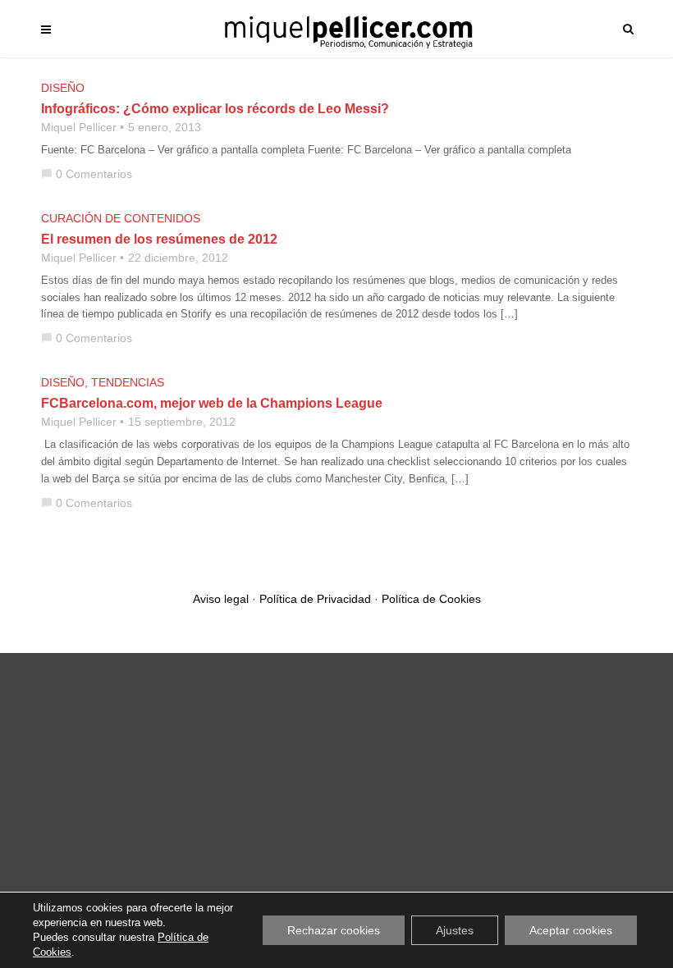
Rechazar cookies (333, 930)
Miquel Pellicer (79, 127)
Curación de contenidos (120, 218)
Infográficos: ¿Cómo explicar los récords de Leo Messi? (215, 109)
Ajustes (455, 930)
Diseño (63, 88)
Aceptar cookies (570, 930)
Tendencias (127, 382)
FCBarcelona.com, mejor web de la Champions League (211, 403)
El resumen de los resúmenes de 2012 (159, 239)
